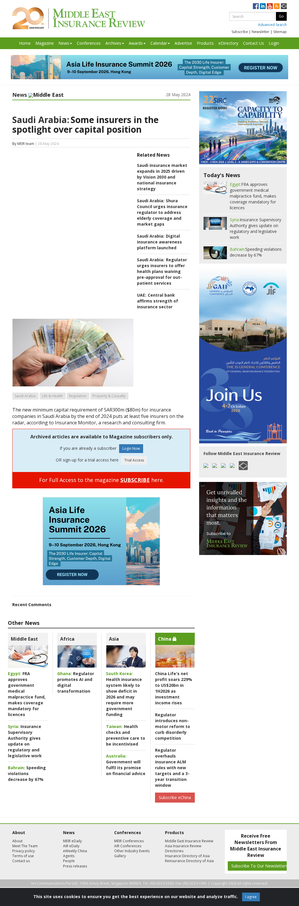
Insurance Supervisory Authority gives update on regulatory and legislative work (25, 741)
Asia (114, 639)
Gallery (120, 855)
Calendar (158, 43)
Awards (136, 43)
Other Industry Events (132, 850)
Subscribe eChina (175, 797)
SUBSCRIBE (135, 479)
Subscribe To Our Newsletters (259, 866)
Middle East (24, 639)
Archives (113, 43)
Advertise (183, 43)
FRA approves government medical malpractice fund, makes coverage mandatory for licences (27, 694)
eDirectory (228, 43)
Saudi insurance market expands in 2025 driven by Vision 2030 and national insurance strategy (162, 176)
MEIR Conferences (129, 840)
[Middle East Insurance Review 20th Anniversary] (78, 18)
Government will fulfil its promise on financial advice (125, 764)
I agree (251, 896)
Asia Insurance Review (183, 845)
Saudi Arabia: (40, 120)
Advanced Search (272, 24)
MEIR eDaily (72, 840)
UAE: (141, 295)
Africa (67, 639)
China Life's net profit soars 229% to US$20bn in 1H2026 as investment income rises (173, 688)
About (17, 840)
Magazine (44, 43)
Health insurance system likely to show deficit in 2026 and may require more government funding (124, 694)
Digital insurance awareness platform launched (159, 241)
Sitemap (280, 31)
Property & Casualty (109, 395)
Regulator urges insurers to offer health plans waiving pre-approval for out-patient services (162, 271)
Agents (68, 855)
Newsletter (261, 31)
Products (205, 43)
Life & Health (52, 395)
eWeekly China (75, 850)
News (63, 43)
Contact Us (253, 43)
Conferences (89, 43)
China (165, 639)
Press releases (75, 866)
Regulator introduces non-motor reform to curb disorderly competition (172, 726)
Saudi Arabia (25, 395)
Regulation (77, 395)
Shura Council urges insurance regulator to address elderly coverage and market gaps (162, 212)
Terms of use (23, 855)
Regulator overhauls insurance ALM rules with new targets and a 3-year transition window (172, 767)
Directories (174, 850)
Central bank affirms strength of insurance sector (157, 301)
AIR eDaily (71, 845)
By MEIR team (23, 143)
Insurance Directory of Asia (187, 855)
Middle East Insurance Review (189, 840)
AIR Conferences (127, 845)
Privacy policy (23, 850)
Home (25, 43)
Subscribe (240, 31)
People (69, 860)
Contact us (21, 860)
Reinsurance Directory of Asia (189, 860)
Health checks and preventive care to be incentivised (125, 735)
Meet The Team (25, 845)
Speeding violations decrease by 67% (27, 773)
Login (274, 43)
